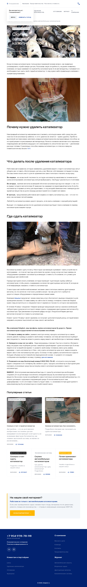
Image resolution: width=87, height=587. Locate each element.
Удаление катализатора (39, 11)
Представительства (36, 3)
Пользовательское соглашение (17, 542)
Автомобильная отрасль (63, 563)
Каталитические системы (63, 574)
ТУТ (29, 148)
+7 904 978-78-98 (19, 535)
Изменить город (25, 17)
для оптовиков (47, 357)
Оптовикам (57, 11)
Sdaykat (17, 298)
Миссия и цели (60, 541)
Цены (9, 563)
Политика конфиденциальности (17, 544)
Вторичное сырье (61, 566)
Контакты (58, 548)
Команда (58, 545)
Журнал (66, 11)
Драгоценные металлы (63, 570)
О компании (75, 11)
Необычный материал (22, 513)
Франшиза (25, 3)
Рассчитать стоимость (51, 3)
